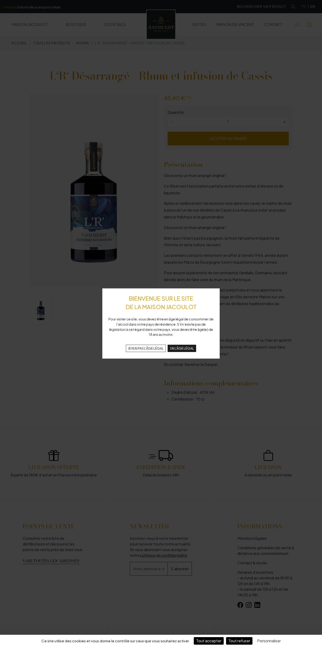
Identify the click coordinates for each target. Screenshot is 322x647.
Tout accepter (208, 640)
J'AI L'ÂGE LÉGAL (182, 348)
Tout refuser (239, 640)
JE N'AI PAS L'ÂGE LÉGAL (146, 348)
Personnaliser (269, 640)
